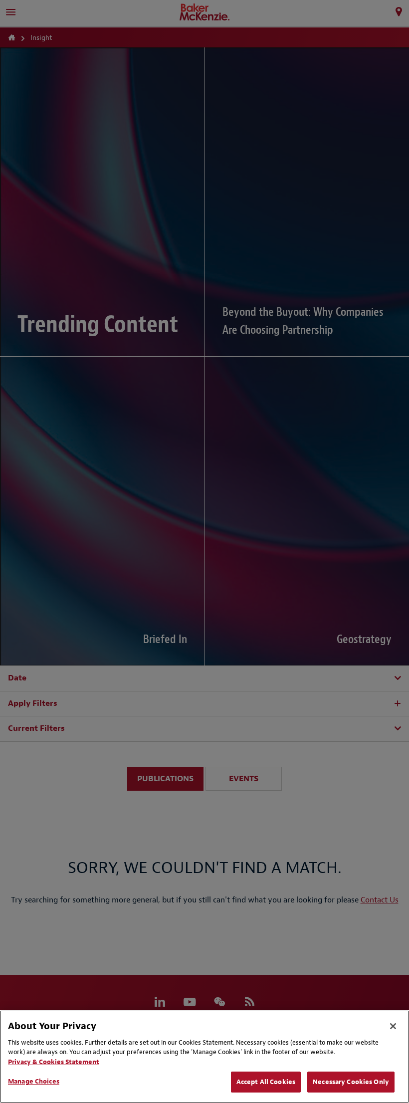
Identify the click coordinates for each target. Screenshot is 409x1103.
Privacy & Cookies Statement (53, 1062)
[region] (204, 1056)
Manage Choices (33, 1081)
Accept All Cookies (265, 1082)
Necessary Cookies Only (351, 1082)
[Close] (393, 1026)
